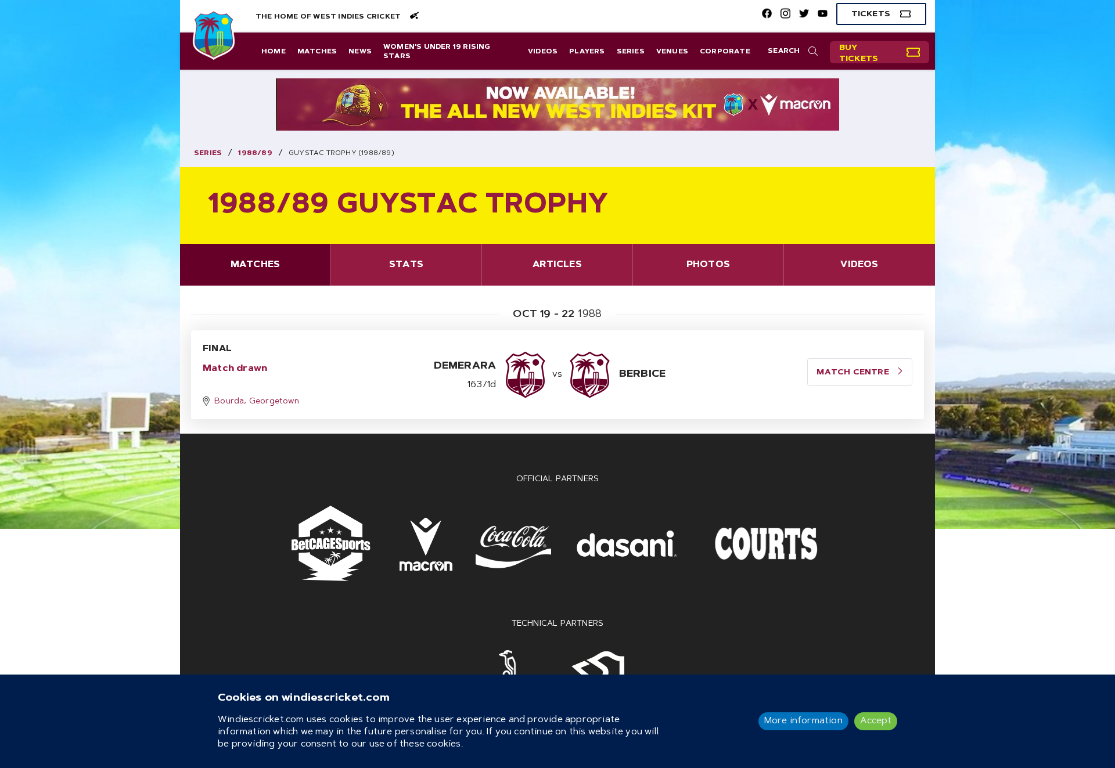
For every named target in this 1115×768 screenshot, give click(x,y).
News (360, 51)
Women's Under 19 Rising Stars (437, 52)
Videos (543, 51)
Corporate (725, 51)
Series (631, 51)
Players (587, 51)
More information (803, 721)
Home (273, 51)
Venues (672, 51)
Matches (317, 51)
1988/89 (255, 153)
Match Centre (854, 373)
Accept (875, 721)
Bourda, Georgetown (256, 402)
